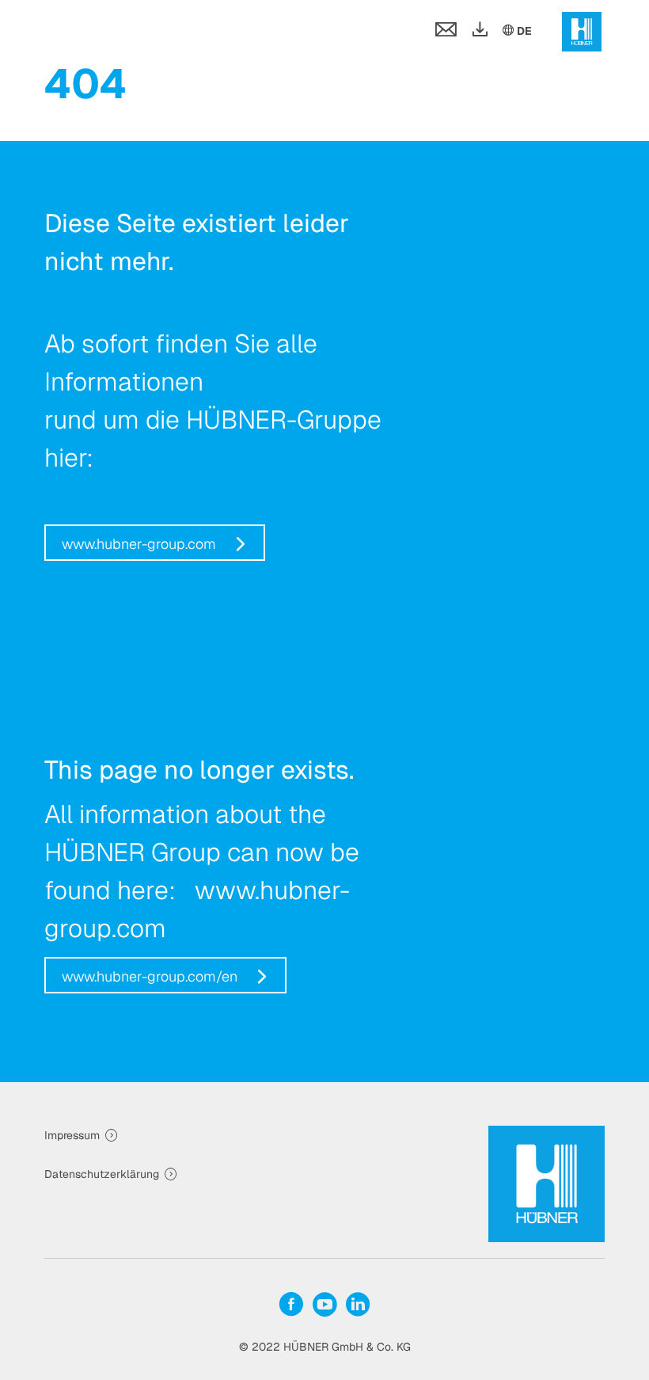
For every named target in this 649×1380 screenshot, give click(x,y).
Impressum (72, 1135)
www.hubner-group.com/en (149, 976)
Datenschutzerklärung (101, 1174)
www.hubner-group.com (139, 544)
